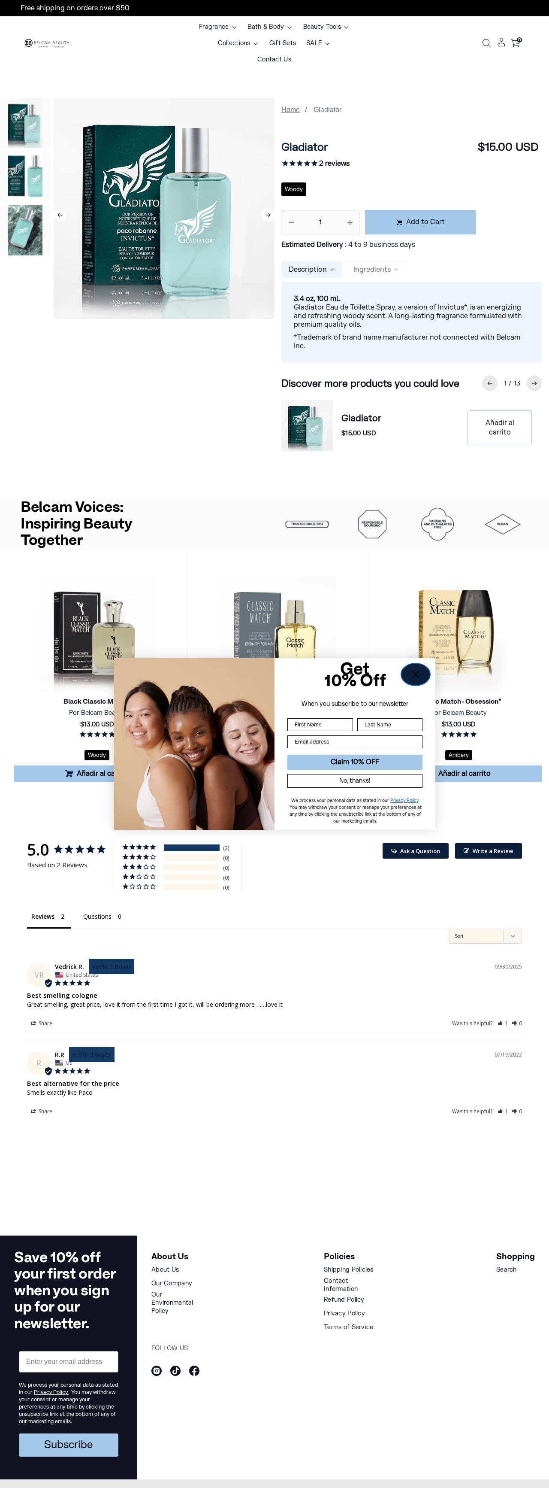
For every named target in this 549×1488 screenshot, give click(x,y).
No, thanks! (355, 780)
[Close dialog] (415, 674)
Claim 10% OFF (355, 762)
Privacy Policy (404, 800)
